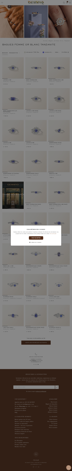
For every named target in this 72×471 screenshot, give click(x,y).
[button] (36, 242)
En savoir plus (53, 233)
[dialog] (36, 235)
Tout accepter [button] (36, 238)
